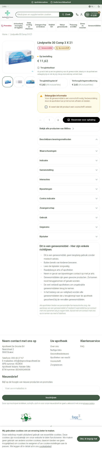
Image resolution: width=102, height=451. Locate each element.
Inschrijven (51, 397)
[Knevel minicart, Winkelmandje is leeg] (87, 14)
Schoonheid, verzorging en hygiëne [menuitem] (19, 26)
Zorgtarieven (56, 365)
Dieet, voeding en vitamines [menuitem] (29, 26)
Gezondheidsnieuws (59, 354)
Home (4, 34)
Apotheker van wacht (60, 357)
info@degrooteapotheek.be (27, 361)
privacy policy (88, 403)
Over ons (54, 346)
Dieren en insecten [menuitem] (83, 26)
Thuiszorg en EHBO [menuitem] (74, 26)
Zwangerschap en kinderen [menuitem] (41, 26)
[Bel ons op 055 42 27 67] (77, 14)
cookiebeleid (45, 446)
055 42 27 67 (17, 358)
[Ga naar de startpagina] (7, 14)
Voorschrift (55, 361)
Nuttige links (55, 350)
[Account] (81, 14)
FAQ (82, 346)
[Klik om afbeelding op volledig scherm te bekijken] (18, 57)
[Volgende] (32, 57)
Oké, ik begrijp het (88, 439)
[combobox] (37, 14)
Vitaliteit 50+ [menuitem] (52, 26)
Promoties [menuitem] (8, 26)
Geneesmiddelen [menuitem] (95, 26)
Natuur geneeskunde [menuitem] (62, 26)
